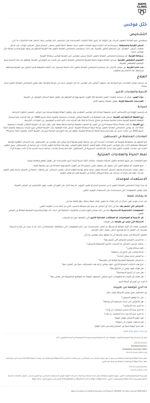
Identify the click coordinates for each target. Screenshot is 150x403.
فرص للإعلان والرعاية (139, 370)
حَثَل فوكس (135, 25)
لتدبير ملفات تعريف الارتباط (136, 352)
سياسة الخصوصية (139, 346)
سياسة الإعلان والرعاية (138, 367)
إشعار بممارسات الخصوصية (134, 349)
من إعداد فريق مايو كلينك (135, 331)
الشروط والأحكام (140, 343)
